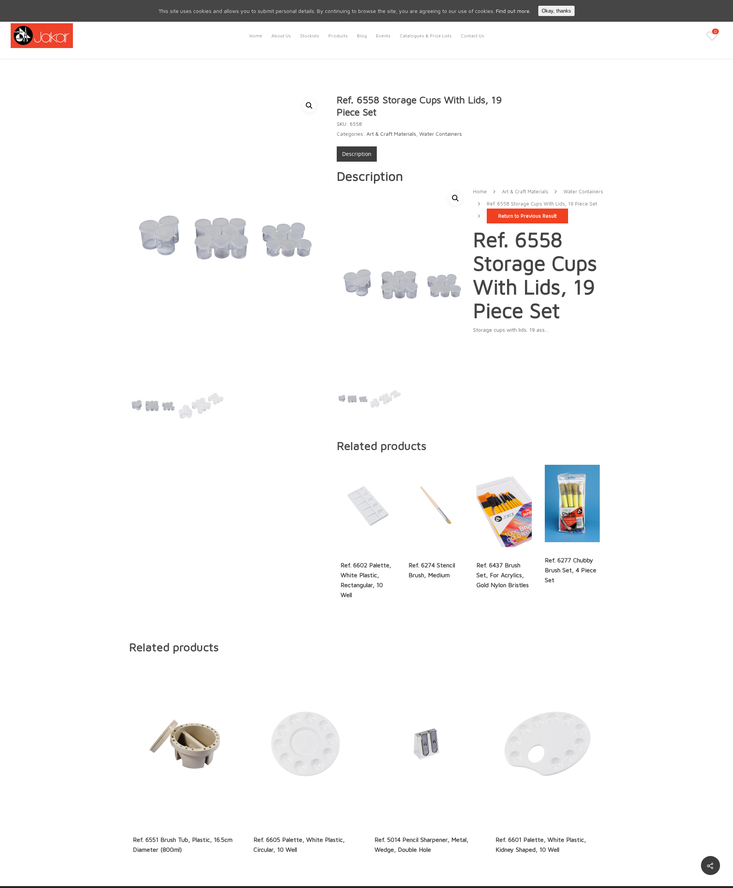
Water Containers (440, 133)
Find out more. (513, 11)
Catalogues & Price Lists (426, 36)
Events (383, 36)
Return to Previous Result (527, 216)
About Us (281, 36)
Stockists (309, 36)
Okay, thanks (556, 11)
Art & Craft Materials (391, 133)
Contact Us (472, 36)
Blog (362, 36)
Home (255, 36)
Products (338, 36)
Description (356, 153)
